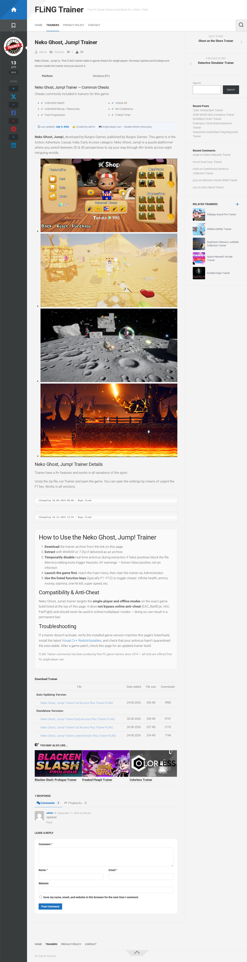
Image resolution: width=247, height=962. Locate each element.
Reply (49, 822)
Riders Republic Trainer (217, 154)
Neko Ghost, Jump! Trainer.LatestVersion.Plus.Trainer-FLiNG (78, 735)
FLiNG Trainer (59, 9)
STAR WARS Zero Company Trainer (213, 114)
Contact (94, 25)
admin (43, 52)
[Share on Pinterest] (13, 125)
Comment (45, 844)
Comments (50, 803)
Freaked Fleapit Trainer (97, 780)
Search (197, 83)
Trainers (52, 25)
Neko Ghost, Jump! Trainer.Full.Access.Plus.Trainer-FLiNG (77, 703)
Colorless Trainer (141, 780)
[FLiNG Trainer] (13, 9)
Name (43, 870)
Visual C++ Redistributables (82, 640)
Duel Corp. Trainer (211, 161)
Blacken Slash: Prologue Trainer (56, 780)
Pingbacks (77, 803)
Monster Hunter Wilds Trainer (220, 180)
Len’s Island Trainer (212, 187)
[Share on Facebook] (13, 109)
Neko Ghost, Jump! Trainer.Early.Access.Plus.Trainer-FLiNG (78, 719)
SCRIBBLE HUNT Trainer (207, 118)
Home (38, 25)
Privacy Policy (73, 25)
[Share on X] (13, 93)
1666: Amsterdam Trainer (208, 110)
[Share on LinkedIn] (13, 141)
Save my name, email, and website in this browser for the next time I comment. (91, 897)
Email (113, 870)
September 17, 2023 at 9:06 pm (74, 813)
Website (44, 883)
